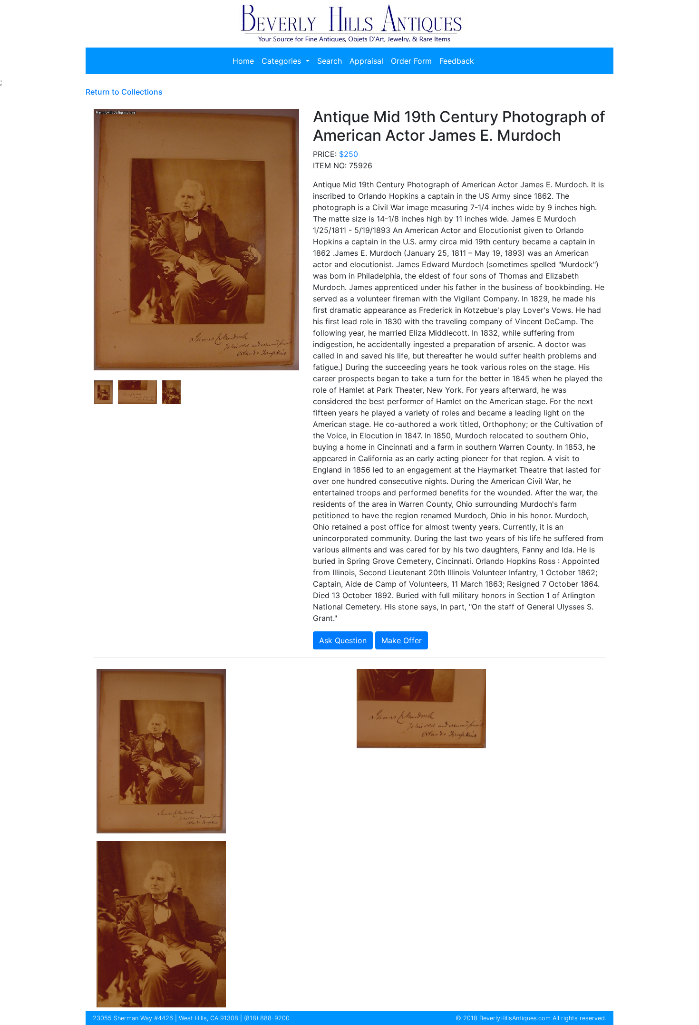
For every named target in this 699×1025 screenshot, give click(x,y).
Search (329, 61)
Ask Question (343, 640)
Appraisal (366, 61)
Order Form (411, 61)
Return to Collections (124, 92)
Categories (282, 61)
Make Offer (401, 640)
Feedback (456, 61)
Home (243, 61)
